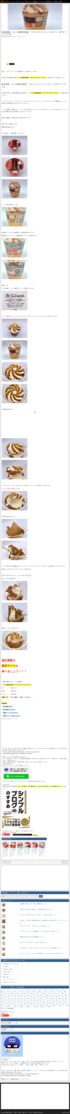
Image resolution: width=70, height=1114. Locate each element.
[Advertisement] (35, 50)
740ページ (23, 1001)
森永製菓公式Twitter (9, 709)
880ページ (45, 1003)
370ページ (54, 995)
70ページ (64, 990)
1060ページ (29, 1006)
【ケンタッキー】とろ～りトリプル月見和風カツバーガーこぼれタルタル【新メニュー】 (42, 953)
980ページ (42, 1005)
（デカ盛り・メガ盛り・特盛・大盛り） (28, 1064)
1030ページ (9, 1006)
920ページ (4, 1005)
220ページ (25, 993)
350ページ (42, 995)
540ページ (29, 998)
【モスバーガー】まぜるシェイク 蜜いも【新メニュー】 (34, 942)
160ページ (53, 991)
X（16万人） (6, 966)
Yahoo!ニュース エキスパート (10, 982)
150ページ (47, 991)
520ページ (16, 998)
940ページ (16, 1005)
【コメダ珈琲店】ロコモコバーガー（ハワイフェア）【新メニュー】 (12, 853)
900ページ (58, 1003)
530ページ (23, 998)
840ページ (20, 1003)
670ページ (45, 1000)
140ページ (40, 991)
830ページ (13, 1003)
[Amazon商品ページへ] (16, 827)
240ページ (38, 993)
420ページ (20, 996)
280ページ (63, 993)
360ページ (48, 995)
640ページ (26, 1000)
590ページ (60, 998)
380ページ (60, 995)
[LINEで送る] (7, 64)
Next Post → (65, 862)
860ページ (32, 1003)
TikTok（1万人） (7, 971)
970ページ (35, 1005)
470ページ (51, 996)
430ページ (26, 996)
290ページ (4, 995)
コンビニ (19, 36)
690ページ (58, 1000)
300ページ (10, 995)
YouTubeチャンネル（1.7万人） (11, 964)
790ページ (54, 1001)
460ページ (45, 996)
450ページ (39, 996)
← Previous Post (6, 862)
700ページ (64, 1000)
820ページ (7, 1003)
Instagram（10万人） (8, 969)
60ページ (58, 990)
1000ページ (55, 1005)
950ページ (23, 1005)
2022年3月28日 (7, 36)
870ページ (39, 1003)
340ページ (35, 995)
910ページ (64, 1003)
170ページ (59, 991)
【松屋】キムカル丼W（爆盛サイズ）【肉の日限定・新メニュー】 (36, 909)
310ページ (16, 995)
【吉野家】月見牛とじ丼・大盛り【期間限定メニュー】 (33, 903)
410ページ (13, 996)
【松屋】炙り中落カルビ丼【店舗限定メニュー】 (32, 937)
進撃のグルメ (5, 1)
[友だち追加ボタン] (16, 779)
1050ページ (22, 1006)
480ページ (58, 996)
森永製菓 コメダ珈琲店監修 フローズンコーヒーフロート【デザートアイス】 (34, 33)
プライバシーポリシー (8, 979)
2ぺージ (8, 990)
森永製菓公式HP (8, 706)
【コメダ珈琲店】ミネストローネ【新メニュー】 (27, 851)
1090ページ (50, 1006)
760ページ (35, 1001)
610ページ (7, 1000)
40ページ (46, 990)
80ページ (4, 991)
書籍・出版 (6, 977)
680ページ (51, 1000)
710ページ (4, 1001)
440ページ (32, 996)
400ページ (7, 996)
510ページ (10, 998)
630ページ (20, 1000)
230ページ (31, 993)
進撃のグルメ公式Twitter (10, 712)
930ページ (10, 1005)
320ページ (23, 995)
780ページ (48, 1001)
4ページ (19, 990)
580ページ (54, 998)
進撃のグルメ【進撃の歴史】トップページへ (15, 1079)
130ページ (34, 991)
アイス (14, 36)
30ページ (41, 990)
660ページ (39, 1000)
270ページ (57, 993)
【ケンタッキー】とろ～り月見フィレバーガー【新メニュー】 (35, 926)
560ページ (42, 998)
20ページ (35, 990)
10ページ (29, 990)
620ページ (13, 1000)
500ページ (4, 998)
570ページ (48, 998)
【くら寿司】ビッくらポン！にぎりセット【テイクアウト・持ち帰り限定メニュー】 (41, 948)
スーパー (24, 36)
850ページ (26, 1003)
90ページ (9, 991)
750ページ (29, 1001)
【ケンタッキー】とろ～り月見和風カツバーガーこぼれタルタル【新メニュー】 (40, 931)
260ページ (50, 993)
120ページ (28, 991)
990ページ (48, 1005)
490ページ (64, 996)
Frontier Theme (65, 1112)
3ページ (14, 990)
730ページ (16, 1001)
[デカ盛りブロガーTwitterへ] (12, 1056)
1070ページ (36, 1006)
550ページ (35, 998)
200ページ (12, 993)
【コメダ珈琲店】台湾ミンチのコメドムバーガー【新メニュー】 (20, 852)
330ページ (29, 995)
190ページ (6, 993)
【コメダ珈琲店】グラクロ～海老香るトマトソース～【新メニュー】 (41, 853)
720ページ (10, 1001)
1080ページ (43, 1006)
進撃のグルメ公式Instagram (11, 716)
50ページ (52, 990)
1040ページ (16, 1006)
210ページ (19, 993)
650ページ (32, 1000)
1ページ (3, 990)
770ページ (42, 1001)
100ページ (15, 991)
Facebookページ (7, 974)
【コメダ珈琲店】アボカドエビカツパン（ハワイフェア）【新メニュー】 (5, 853)
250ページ (44, 993)
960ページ (29, 1005)
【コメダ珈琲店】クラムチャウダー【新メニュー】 (34, 851)
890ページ (51, 1003)
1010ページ (62, 1005)
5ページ (24, 990)
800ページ (60, 1001)
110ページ (21, 991)
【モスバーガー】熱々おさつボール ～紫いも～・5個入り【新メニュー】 (38, 915)
